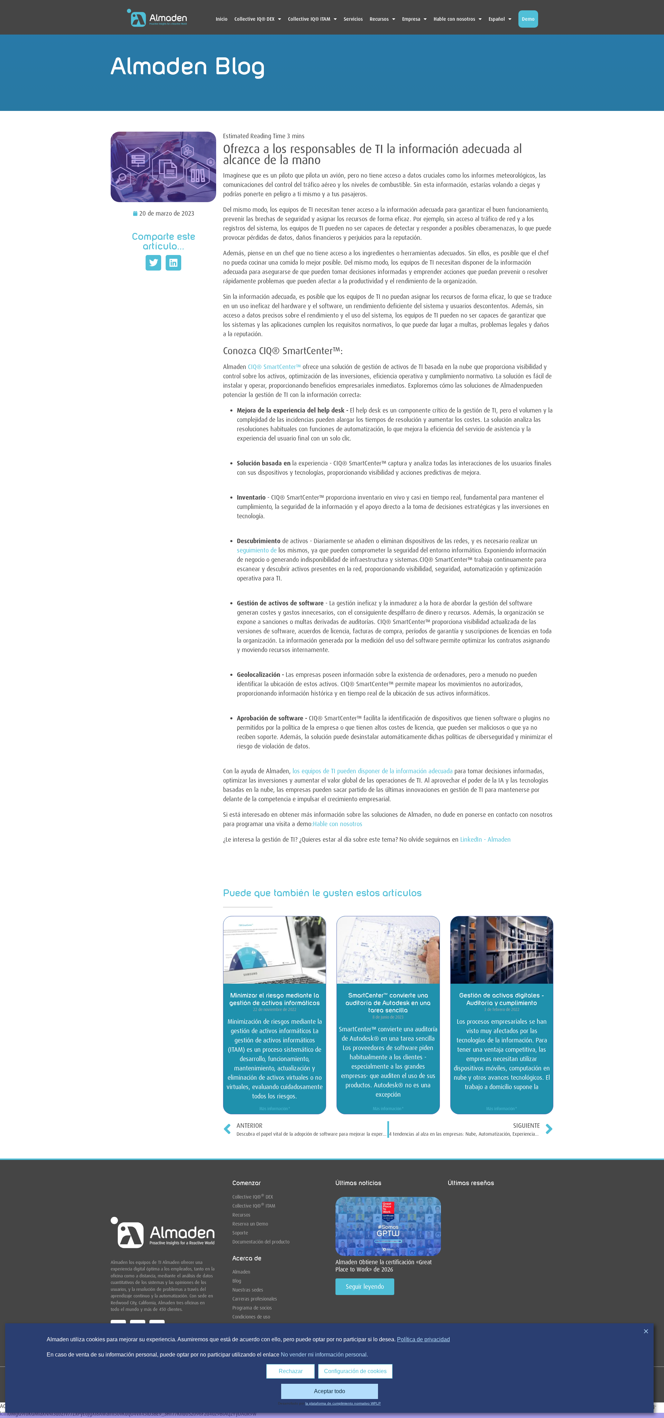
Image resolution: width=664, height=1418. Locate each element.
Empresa (411, 19)
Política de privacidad (423, 1339)
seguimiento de (257, 550)
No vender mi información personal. (324, 1355)
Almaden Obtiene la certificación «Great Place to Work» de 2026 (383, 1265)
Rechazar (291, 1371)
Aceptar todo (329, 1391)
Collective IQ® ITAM (309, 19)
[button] (153, 263)
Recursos (379, 19)
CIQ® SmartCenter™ (274, 367)
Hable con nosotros (454, 19)
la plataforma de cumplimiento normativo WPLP (343, 1403)
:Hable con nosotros (336, 824)
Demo (528, 19)
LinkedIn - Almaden (485, 839)
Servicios (353, 19)
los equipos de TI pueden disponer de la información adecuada (372, 771)
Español (497, 19)
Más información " (274, 1109)
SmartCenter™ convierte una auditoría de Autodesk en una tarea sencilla (388, 1003)
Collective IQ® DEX (254, 19)
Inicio (222, 19)
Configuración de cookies (355, 1371)
